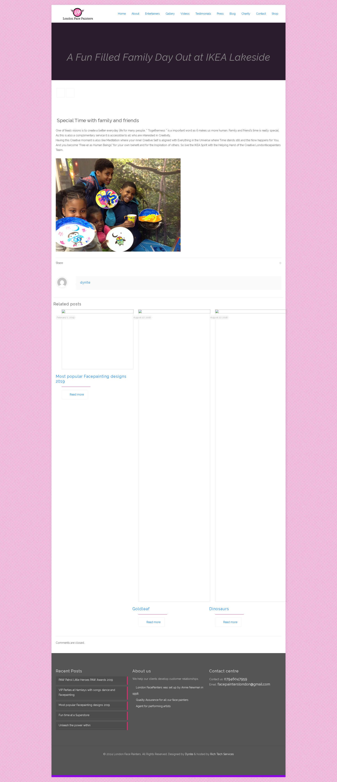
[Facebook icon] (162, 761)
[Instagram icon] (174, 761)
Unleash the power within (74, 725)
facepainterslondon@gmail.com (243, 684)
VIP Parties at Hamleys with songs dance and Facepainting (87, 692)
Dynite (189, 754)
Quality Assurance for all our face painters (162, 699)
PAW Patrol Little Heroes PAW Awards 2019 (86, 679)
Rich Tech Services (222, 754)
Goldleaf (141, 608)
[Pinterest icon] (170, 761)
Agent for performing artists (153, 706)
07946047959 (235, 679)
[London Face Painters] (78, 13)
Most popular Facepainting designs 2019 (84, 705)
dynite (85, 282)
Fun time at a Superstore (74, 715)
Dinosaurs (219, 608)
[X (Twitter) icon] (166, 761)
